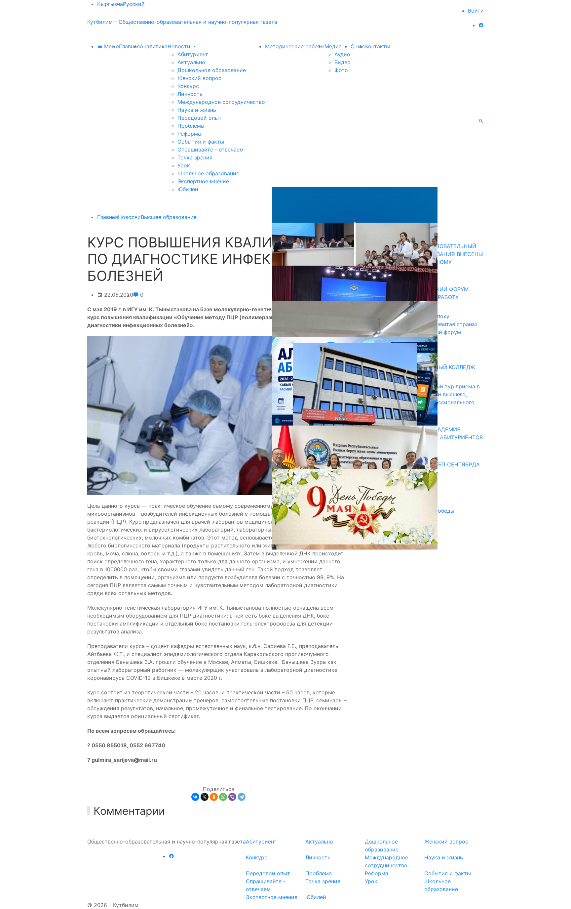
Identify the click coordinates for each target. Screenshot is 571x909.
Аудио (342, 54)
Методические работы (294, 46)
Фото (341, 70)
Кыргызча (110, 4)
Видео (342, 62)
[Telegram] (242, 797)
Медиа (333, 46)
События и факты (200, 141)
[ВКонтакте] (195, 797)
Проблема (190, 125)
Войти (476, 10)
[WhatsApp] (223, 797)
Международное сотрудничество (221, 102)
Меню (110, 46)
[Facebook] (481, 25)
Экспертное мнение (203, 181)
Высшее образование (169, 217)
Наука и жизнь (196, 110)
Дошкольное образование (211, 70)
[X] (205, 797)
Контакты (377, 46)
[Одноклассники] (214, 797)
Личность (190, 94)
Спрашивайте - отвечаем (210, 149)
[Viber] (232, 797)
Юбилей (187, 189)
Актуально (191, 62)
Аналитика (154, 46)
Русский (134, 4)
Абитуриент (192, 54)
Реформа (189, 133)
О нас (358, 46)
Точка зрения (194, 157)
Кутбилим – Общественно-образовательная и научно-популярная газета (182, 22)
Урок (183, 165)
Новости (180, 46)
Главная (129, 46)
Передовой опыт (199, 117)
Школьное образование (208, 173)
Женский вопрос (199, 78)
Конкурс (188, 86)
